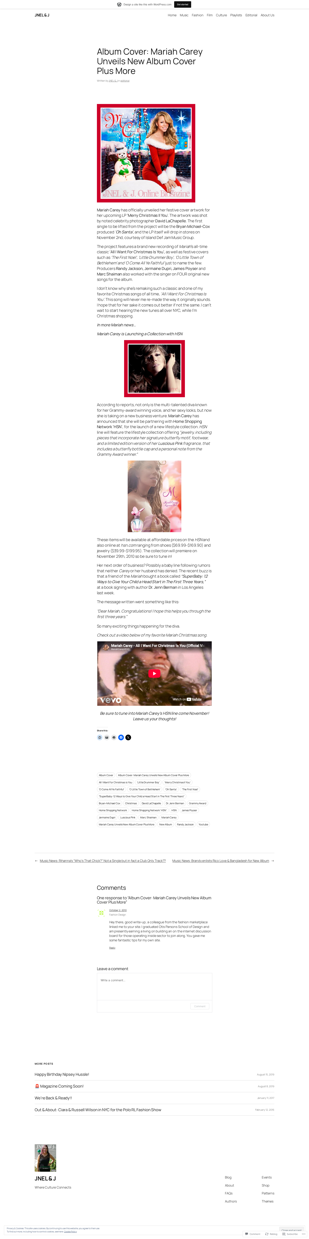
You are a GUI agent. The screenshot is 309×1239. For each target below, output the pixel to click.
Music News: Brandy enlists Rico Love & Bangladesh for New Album (220, 860)
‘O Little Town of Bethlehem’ (144, 789)
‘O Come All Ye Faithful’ (111, 789)
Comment (199, 1006)
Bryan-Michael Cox (109, 803)
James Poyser (189, 810)
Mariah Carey (168, 817)
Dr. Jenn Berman (175, 803)
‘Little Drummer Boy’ (148, 782)
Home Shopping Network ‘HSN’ (149, 810)
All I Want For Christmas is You (115, 782)
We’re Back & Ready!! (53, 1098)
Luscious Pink (127, 817)
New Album (165, 824)
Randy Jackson (185, 824)
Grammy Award (197, 803)
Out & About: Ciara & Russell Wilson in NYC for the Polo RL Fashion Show (98, 1110)
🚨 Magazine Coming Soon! (59, 1086)
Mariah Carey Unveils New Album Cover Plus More (126, 824)
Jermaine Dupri (107, 817)
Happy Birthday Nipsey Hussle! (62, 1074)
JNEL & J (42, 15)
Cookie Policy (70, 1231)
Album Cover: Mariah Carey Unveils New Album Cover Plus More (153, 775)
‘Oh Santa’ (171, 789)
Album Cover (106, 775)
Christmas (131, 803)
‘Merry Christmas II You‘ (177, 782)
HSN (174, 810)
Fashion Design (117, 914)
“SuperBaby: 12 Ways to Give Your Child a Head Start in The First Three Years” (141, 796)
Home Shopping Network (113, 810)
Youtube (203, 824)
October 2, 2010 (118, 910)
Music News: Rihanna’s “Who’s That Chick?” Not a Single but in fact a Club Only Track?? (103, 860)
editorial (125, 80)
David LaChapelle (151, 803)
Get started (182, 4)
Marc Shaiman (148, 817)
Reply (112, 947)
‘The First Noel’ (190, 789)
